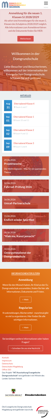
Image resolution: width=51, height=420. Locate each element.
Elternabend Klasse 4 (24, 103)
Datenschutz (7, 363)
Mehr (26, 299)
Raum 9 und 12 (21, 133)
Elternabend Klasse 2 (24, 130)
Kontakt (5, 357)
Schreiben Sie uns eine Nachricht (26, 348)
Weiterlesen (25, 38)
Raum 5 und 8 (21, 146)
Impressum (7, 360)
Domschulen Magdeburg (12, 366)
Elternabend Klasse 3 (24, 143)
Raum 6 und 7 (21, 107)
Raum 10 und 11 (22, 120)
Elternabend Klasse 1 (24, 116)
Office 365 (6, 369)
